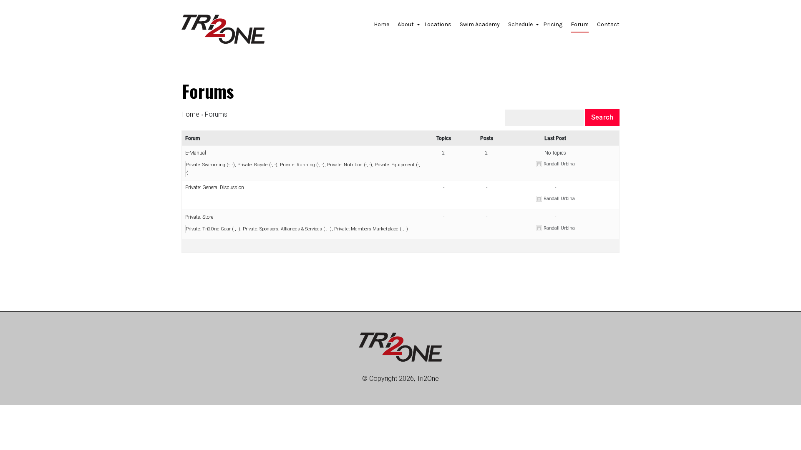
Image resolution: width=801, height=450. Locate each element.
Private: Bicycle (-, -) (257, 165)
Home (381, 24)
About (407, 26)
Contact (608, 24)
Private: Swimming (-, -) (210, 165)
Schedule (521, 26)
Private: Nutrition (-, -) (349, 165)
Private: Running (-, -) (302, 165)
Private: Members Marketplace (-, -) (371, 229)
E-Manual (195, 153)
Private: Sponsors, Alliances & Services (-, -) (287, 229)
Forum (580, 24)
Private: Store (199, 217)
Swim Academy (480, 24)
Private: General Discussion (214, 187)
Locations (437, 24)
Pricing (552, 24)
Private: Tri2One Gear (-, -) (213, 229)
